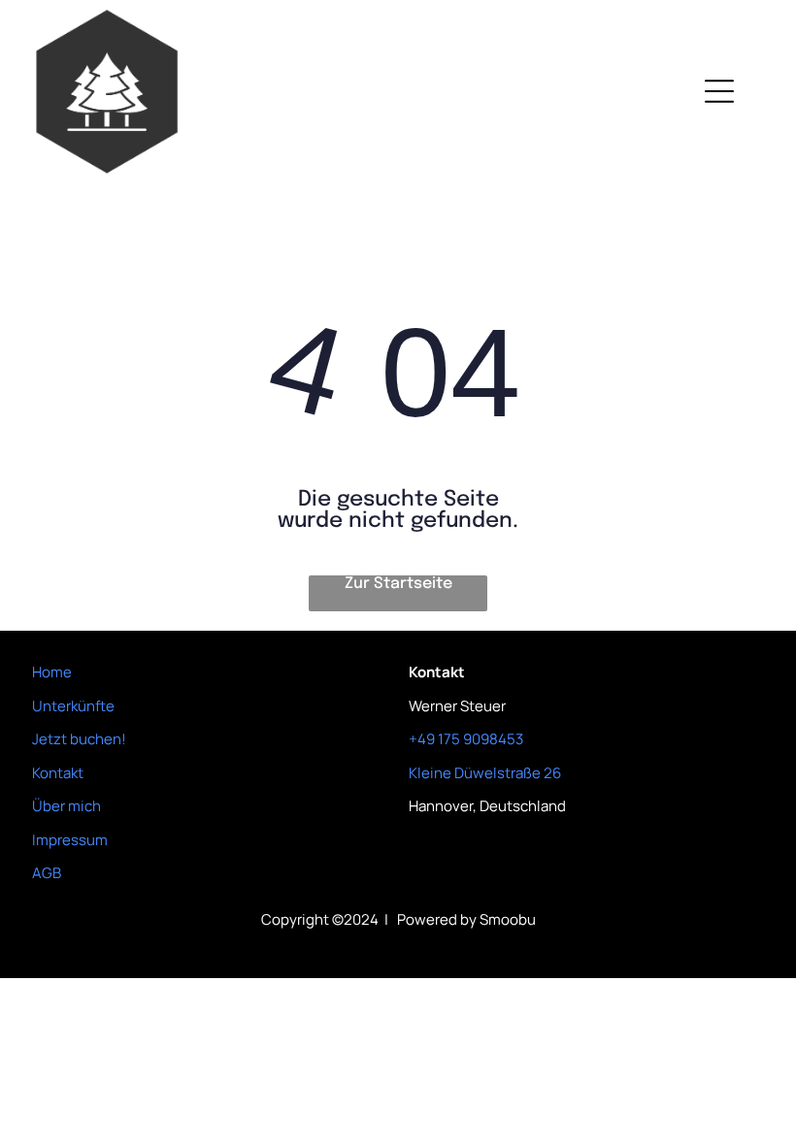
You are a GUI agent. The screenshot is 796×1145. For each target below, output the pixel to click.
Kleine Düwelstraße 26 (485, 773)
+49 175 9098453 (466, 739)
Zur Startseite (398, 583)
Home (52, 672)
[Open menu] (719, 91)
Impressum (70, 840)
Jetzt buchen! (79, 739)
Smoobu (508, 919)
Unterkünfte (73, 706)
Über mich (66, 806)
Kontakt (57, 773)
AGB (46, 873)
